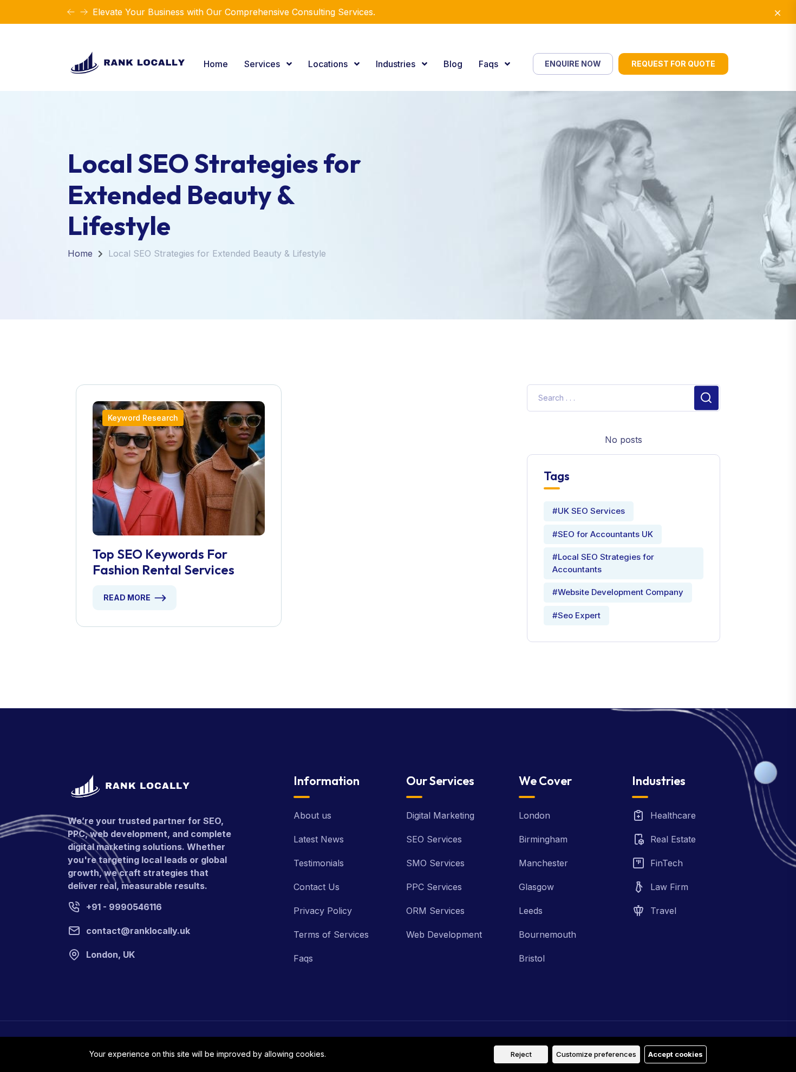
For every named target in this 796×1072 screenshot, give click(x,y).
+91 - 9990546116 (124, 906)
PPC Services (434, 886)
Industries (396, 63)
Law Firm (669, 886)
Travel (663, 910)
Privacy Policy (322, 910)
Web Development (444, 934)
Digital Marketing (440, 815)
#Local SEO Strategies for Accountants (603, 563)
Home (216, 63)
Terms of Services (331, 934)
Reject (521, 1054)
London (534, 815)
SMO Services (435, 863)
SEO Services (434, 839)
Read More (127, 597)
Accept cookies (675, 1054)
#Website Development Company (617, 592)
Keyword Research (143, 417)
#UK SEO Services (588, 511)
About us (312, 815)
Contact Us (316, 886)
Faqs (489, 63)
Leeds (531, 910)
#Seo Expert (576, 615)
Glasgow (536, 886)
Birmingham (543, 839)
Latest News (318, 839)
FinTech (666, 863)
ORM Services (435, 910)
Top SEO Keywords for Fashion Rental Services (163, 562)
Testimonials (318, 863)
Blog (452, 63)
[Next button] (71, 12)
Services (263, 63)
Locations (329, 63)
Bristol (532, 958)
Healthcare (673, 815)
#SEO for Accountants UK (602, 534)
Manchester (543, 863)
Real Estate (673, 839)
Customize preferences (596, 1054)
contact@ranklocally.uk (138, 930)
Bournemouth (547, 934)
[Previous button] (84, 12)
